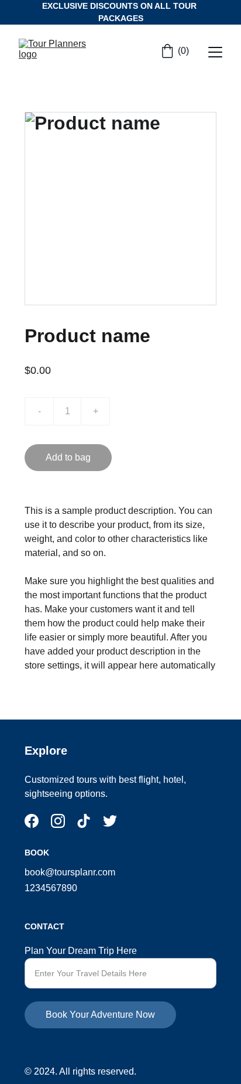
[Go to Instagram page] (58, 821)
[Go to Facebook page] (32, 821)
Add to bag (68, 457)
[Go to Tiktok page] (84, 821)
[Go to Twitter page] (110, 821)
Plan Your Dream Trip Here (81, 951)
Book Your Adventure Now (100, 1015)
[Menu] (215, 52)
